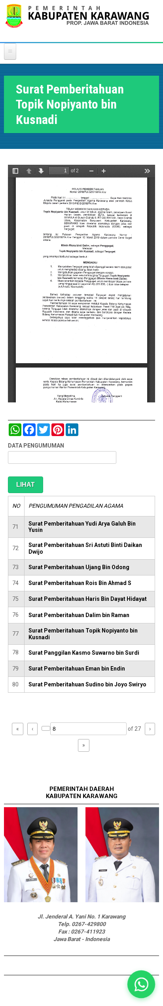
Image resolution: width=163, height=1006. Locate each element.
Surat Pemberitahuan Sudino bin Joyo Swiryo (87, 684)
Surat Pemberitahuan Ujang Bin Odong (78, 567)
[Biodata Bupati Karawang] (41, 900)
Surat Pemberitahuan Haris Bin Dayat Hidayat (87, 599)
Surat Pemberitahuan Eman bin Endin (76, 668)
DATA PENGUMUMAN (36, 445)
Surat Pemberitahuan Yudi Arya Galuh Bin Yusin (82, 526)
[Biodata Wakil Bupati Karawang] (122, 900)
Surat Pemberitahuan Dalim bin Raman (78, 615)
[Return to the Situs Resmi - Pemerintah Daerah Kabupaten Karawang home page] (77, 21)
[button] (141, 984)
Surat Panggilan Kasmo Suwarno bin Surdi (83, 653)
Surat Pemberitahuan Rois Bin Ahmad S (79, 583)
